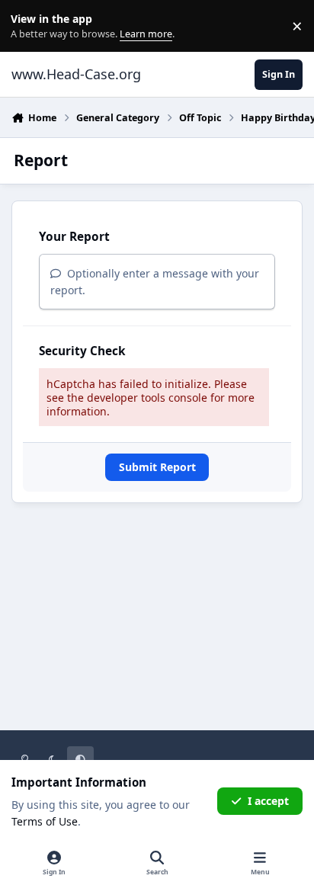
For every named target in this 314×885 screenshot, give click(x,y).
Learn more (29, 26)
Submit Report (157, 467)
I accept (268, 801)
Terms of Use (44, 821)
